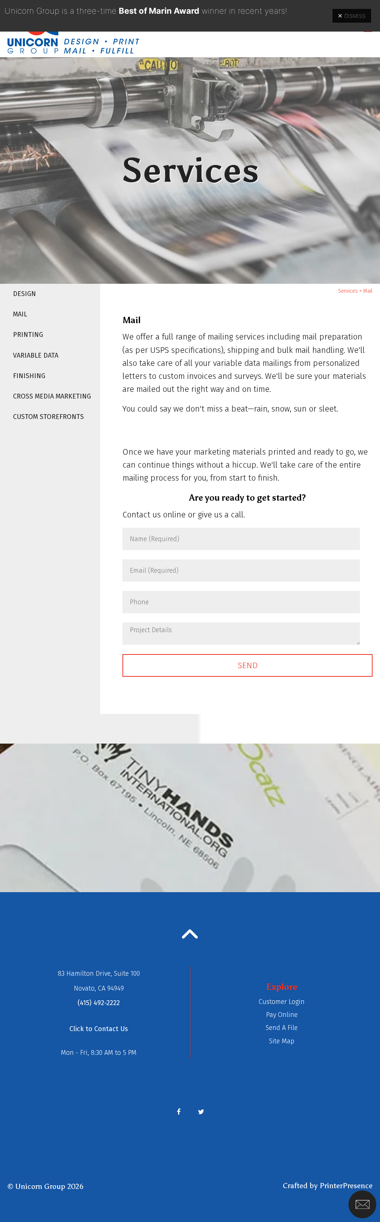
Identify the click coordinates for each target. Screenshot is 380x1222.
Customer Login (282, 1002)
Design (24, 294)
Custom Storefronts (48, 417)
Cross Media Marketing (52, 396)
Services (348, 291)
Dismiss (355, 16)
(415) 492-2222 (99, 1003)
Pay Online (282, 1015)
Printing (28, 335)
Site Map (281, 1041)
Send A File (282, 1028)
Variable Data (35, 355)
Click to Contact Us (98, 1029)
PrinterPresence (346, 1185)
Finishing (29, 376)
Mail (20, 314)
